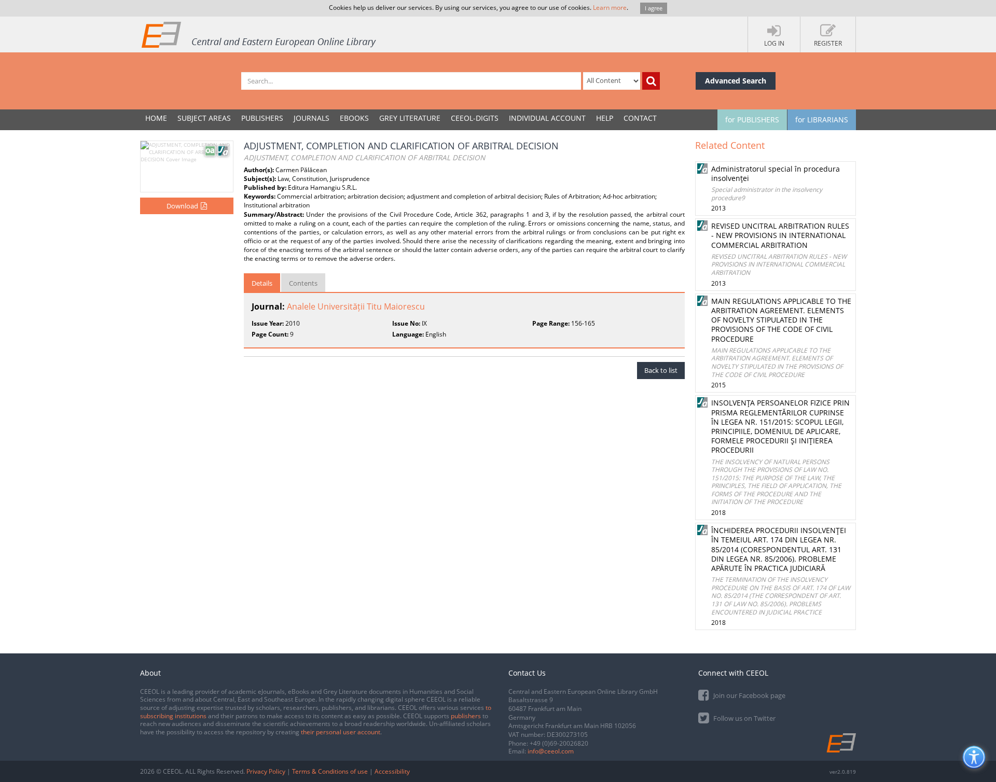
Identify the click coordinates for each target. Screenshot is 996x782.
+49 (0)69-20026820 (559, 743)
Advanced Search (735, 81)
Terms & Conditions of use (330, 771)
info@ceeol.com (551, 751)
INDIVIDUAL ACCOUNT (547, 118)
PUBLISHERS (262, 118)
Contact (640, 118)
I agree (653, 8)
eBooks (354, 118)
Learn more (610, 7)
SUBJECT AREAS (204, 118)
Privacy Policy (265, 771)
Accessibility (392, 771)
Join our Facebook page (748, 695)
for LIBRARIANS (821, 119)
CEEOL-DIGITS (475, 118)
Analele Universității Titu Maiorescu (356, 306)
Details (262, 283)
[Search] (651, 81)
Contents (303, 283)
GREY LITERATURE (409, 118)
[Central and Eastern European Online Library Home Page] (259, 34)
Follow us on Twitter (744, 718)
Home (156, 118)
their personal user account (340, 732)
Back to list (660, 370)
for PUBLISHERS (752, 119)
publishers (466, 715)
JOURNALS (311, 118)
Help (604, 118)
